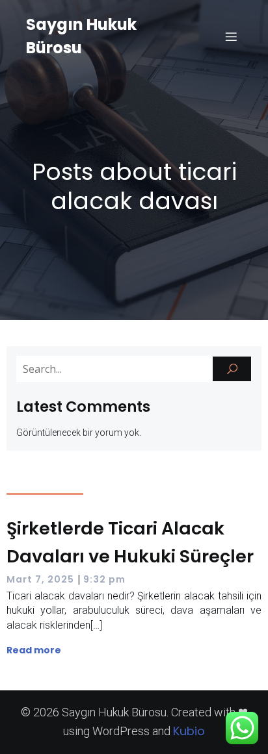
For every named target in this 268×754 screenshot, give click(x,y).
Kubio (189, 731)
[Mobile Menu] (231, 36)
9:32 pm (104, 579)
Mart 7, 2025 (40, 579)
